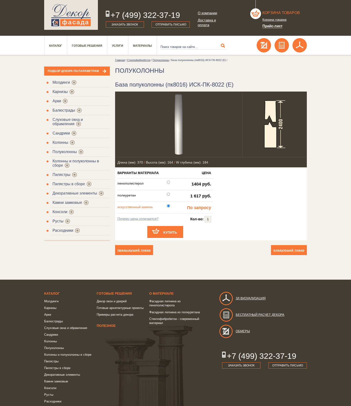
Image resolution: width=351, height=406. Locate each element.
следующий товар (288, 250)
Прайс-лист (272, 26)
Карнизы (60, 92)
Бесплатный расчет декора (260, 315)
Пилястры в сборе (69, 184)
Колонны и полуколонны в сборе (67, 354)
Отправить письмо (170, 24)
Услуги (117, 45)
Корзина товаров (281, 13)
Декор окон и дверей (112, 301)
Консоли (60, 212)
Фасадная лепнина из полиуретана (174, 312)
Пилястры (61, 175)
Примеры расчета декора (115, 314)
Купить (170, 232)
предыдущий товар (134, 250)
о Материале (161, 293)
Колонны (60, 142)
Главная (120, 60)
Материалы (142, 45)
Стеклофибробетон (138, 60)
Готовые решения (87, 45)
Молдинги (61, 82)
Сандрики (61, 133)
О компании (207, 13)
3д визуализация (251, 298)
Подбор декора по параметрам (73, 71)
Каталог (55, 45)
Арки (57, 101)
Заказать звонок (125, 24)
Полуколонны (65, 152)
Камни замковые (67, 202)
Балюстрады (64, 110)
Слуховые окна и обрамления (68, 122)
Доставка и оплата (207, 22)
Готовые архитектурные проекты (120, 308)
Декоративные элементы (75, 193)
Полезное (106, 326)
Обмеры (243, 331)
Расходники (63, 230)
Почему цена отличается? (138, 219)
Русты (58, 221)
